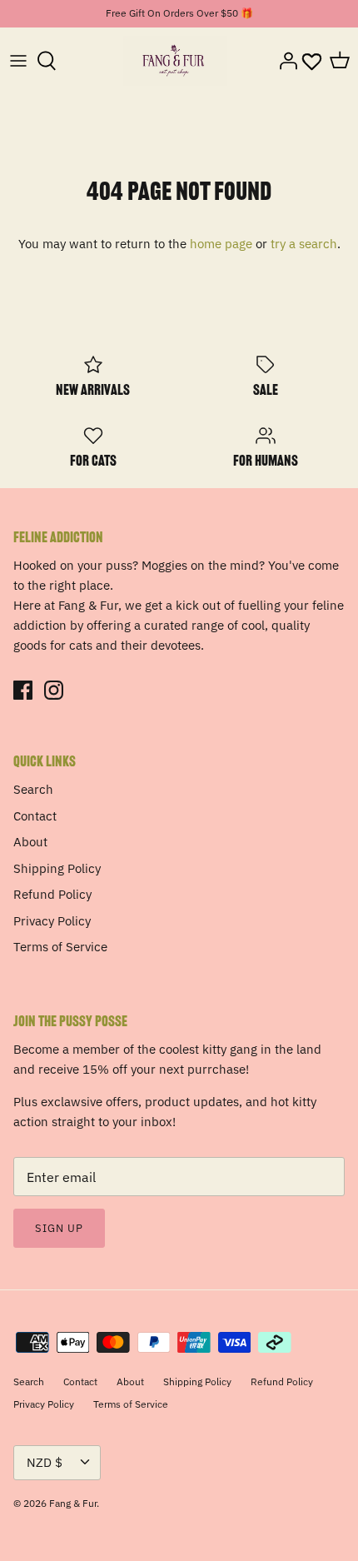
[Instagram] (53, 690)
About (30, 842)
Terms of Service (60, 947)
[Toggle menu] (18, 60)
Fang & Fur (73, 1503)
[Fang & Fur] (175, 61)
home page (221, 244)
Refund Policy (52, 894)
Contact (35, 816)
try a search (304, 244)
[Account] (284, 60)
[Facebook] (22, 690)
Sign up (59, 1228)
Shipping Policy (57, 868)
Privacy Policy (52, 921)
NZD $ (44, 1462)
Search (33, 789)
